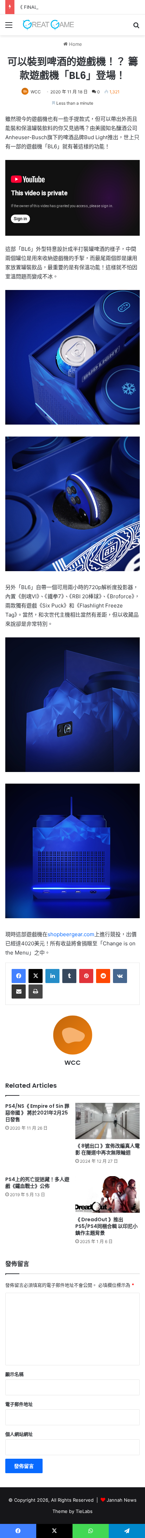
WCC (36, 91)
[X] (36, 976)
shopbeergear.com (71, 934)
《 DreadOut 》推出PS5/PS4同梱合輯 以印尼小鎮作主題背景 (106, 1226)
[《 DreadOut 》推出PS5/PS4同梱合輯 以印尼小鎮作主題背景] (107, 1194)
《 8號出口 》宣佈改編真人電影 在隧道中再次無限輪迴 (107, 1149)
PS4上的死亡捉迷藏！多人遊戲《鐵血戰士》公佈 (37, 1183)
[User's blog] (46, 24)
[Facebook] (19, 976)
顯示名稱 (14, 1374)
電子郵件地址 (19, 1404)
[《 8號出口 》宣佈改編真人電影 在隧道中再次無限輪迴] (107, 1121)
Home (75, 44)
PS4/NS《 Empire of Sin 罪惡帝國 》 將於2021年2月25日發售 (37, 1112)
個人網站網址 (19, 1434)
